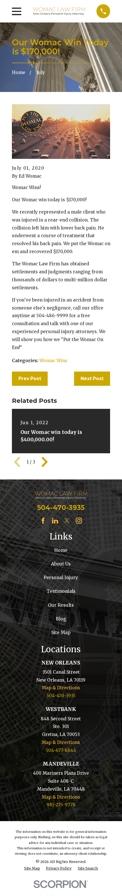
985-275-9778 (61, 804)
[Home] (59, 11)
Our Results (61, 605)
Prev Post (29, 378)
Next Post (92, 378)
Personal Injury (61, 577)
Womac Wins (53, 360)
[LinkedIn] (55, 521)
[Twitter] (67, 521)
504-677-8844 (61, 750)
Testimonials (61, 591)
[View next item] (44, 462)
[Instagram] (79, 521)
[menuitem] (32, 868)
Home (61, 550)
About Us (61, 564)
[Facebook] (43, 521)
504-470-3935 (61, 508)
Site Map (60, 632)
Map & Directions (61, 687)
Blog (61, 619)
